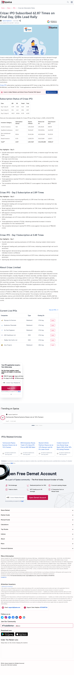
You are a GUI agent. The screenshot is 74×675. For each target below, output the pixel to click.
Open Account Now (51, 92)
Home (3, 8)
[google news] (24, 617)
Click (12, 463)
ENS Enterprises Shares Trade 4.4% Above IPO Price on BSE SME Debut (28, 445)
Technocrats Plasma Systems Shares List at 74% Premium (24, 417)
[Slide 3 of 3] (40, 425)
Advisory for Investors (7, 586)
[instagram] (6, 617)
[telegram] (2, 617)
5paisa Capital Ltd (7, 20)
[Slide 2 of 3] (36, 425)
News (8, 8)
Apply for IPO (11, 388)
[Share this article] (20, 21)
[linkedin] (16, 617)
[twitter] (9, 617)
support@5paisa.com (14, 607)
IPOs (14, 8)
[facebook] (13, 617)
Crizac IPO (3, 85)
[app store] (21, 634)
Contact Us (3, 577)
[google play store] (7, 634)
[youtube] (20, 617)
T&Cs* (19, 391)
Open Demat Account (37, 497)
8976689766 (43, 607)
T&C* (22, 501)
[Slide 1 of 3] (33, 425)
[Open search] (68, 2)
